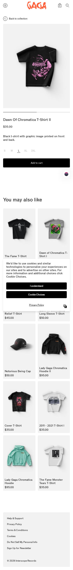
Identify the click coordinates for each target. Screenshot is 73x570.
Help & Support (15, 518)
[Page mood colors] (66, 174)
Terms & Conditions (17, 530)
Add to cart (36, 162)
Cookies (11, 536)
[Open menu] (5, 5)
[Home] (36, 5)
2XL (33, 151)
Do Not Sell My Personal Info (22, 542)
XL (25, 151)
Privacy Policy (14, 524)
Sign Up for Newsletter (19, 548)
